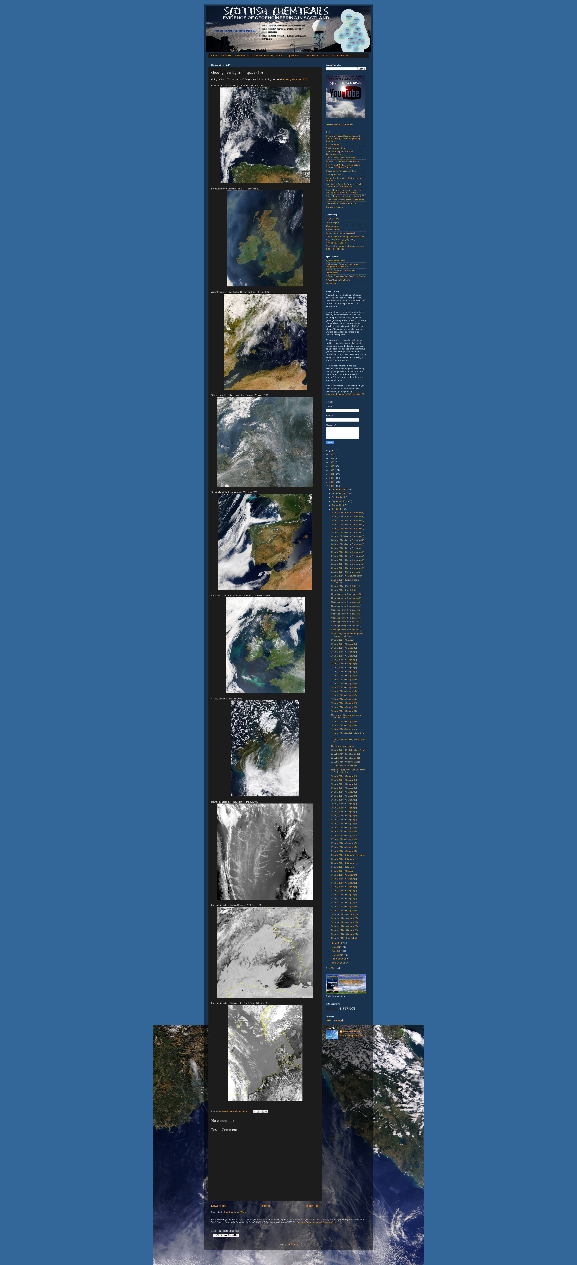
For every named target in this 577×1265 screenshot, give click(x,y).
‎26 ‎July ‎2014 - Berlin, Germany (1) (347, 528)
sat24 (324, 55)
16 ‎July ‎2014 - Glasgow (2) (344, 687)
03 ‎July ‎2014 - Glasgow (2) (344, 883)
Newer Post (218, 1205)
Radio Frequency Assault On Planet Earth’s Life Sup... (348, 771)
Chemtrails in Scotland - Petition (341, 203)
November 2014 (340, 493)
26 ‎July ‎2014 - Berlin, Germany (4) (347, 517)
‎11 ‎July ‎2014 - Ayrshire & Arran (345, 762)
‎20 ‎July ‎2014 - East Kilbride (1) (345, 590)
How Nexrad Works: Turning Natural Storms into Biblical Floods (343, 166)
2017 (332, 474)
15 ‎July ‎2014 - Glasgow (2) (344, 707)
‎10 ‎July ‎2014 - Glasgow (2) (344, 804)
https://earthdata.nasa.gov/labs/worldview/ (316, 1222)
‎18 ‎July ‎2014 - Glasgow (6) (344, 644)
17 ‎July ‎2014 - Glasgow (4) (344, 671)
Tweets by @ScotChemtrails (339, 124)
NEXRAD (226, 55)
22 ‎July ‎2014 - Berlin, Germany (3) (347, 560)
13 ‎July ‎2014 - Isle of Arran (344, 729)
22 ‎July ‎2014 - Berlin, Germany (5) (347, 552)
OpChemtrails (332, 226)
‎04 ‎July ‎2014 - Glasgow (342, 871)
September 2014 (340, 501)
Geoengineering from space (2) (346, 626)
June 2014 (337, 943)
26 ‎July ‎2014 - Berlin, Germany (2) (347, 524)
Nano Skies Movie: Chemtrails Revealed (345, 200)
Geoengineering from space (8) (346, 602)
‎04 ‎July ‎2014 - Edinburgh (343, 867)
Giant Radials (241, 55)
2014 (332, 486)
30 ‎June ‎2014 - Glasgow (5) (344, 918)
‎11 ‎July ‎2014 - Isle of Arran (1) (345, 758)
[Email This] (254, 1111)
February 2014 (339, 959)
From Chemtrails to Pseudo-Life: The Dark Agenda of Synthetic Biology (343, 191)
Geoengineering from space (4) (346, 618)
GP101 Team (332, 219)
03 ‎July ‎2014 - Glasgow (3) (344, 879)
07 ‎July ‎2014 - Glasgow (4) (344, 839)
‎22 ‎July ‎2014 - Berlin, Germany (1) (347, 568)
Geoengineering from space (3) (346, 622)
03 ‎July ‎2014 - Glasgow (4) (344, 875)
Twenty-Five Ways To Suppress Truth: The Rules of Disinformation (344, 185)
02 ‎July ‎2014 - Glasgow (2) (344, 891)
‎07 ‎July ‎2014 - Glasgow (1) (344, 851)
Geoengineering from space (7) (346, 606)
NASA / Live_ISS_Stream (338, 280)
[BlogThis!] (257, 1111)
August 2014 (338, 505)
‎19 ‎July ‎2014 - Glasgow (342, 640)
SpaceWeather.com (335, 261)
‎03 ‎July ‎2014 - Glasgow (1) (344, 887)
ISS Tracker (331, 283)
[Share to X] (260, 1111)
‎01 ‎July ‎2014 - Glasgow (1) (344, 910)
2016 (332, 478)
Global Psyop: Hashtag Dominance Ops (345, 237)
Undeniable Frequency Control (267, 55)
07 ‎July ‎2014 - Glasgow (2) (344, 847)
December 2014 (340, 489)
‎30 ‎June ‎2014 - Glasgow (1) (344, 934)
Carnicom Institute (334, 207)
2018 (332, 470)
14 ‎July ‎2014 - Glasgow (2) (344, 721)
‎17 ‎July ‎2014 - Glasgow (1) (344, 683)
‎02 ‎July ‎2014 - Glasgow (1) (344, 894)
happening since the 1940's (294, 79)
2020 (332, 462)
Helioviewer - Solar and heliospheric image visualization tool (343, 265)
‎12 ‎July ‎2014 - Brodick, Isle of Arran (348, 750)
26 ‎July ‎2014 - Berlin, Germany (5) (347, 512)
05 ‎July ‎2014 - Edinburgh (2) (344, 859)
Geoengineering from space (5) (346, 614)
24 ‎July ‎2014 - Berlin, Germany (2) (347, 540)
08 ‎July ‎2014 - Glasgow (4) (344, 820)
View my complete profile (351, 1036)
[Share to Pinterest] (266, 1111)
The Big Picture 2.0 (335, 174)
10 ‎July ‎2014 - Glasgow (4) (344, 796)
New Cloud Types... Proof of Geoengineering (339, 153)
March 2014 (338, 955)
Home (214, 55)
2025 (332, 454)
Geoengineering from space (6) (346, 610)
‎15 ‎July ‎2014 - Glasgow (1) (344, 711)
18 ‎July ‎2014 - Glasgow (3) (344, 656)
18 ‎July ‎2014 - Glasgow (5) (344, 648)
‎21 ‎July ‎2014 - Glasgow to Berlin (346, 576)
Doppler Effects (293, 55)
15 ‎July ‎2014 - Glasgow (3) (344, 703)
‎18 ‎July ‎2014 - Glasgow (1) (344, 664)
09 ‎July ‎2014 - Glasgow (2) (344, 812)
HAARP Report (333, 229)
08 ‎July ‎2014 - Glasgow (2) (344, 827)
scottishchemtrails (352, 1031)
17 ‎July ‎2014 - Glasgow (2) (344, 679)
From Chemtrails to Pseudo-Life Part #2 (345, 196)
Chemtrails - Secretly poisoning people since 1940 (346, 716)
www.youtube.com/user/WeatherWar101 (345, 394)
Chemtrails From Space (342, 746)
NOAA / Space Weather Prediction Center (345, 276)
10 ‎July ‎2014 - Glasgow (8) (344, 780)
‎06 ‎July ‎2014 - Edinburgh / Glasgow (348, 855)
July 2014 (337, 509)
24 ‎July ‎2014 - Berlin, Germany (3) (347, 536)
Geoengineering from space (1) (346, 630)
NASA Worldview (340, 55)
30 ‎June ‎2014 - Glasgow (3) (344, 926)
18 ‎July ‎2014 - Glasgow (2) (344, 660)
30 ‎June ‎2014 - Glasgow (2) (344, 930)
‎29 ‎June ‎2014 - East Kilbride (344, 938)
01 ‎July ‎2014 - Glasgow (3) (344, 902)
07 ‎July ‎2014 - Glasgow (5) (344, 835)
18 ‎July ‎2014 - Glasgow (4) (344, 652)
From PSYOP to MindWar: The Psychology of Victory (340, 241)
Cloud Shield (312, 55)
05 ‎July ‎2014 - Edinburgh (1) (344, 863)
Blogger (294, 1244)
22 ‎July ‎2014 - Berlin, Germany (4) (347, 556)
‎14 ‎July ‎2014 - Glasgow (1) (344, 725)
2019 (332, 466)
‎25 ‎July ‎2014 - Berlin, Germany (346, 532)
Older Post (312, 1205)
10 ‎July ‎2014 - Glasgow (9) (344, 776)
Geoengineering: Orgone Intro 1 (341, 171)
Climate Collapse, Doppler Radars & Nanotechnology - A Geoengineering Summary (343, 138)
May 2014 (337, 947)
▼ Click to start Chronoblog (226, 1235)
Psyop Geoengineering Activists (341, 233)
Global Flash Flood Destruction (341, 158)
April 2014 (337, 951)
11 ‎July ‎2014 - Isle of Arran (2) (345, 754)
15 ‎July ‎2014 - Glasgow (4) (344, 699)
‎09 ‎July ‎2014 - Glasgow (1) (344, 815)
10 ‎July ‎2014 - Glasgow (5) (344, 792)
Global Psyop (332, 222)
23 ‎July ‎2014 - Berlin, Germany (346, 548)
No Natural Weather (335, 148)
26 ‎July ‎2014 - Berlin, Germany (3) (347, 520)
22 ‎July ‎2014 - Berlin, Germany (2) (347, 564)
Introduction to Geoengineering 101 (343, 161)
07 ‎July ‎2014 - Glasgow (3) (344, 843)
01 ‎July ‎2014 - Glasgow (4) (344, 898)
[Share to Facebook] (263, 1111)
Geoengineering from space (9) (346, 598)
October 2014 (338, 497)
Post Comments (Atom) (235, 1212)
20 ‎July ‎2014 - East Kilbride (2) (345, 586)
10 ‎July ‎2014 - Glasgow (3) (344, 800)
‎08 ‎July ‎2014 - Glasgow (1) (344, 831)
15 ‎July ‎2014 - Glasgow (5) (344, 695)
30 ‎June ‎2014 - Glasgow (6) (344, 914)
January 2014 (338, 963)
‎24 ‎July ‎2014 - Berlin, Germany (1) (347, 544)
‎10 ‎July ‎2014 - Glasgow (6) (344, 788)
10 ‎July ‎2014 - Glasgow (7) (344, 784)
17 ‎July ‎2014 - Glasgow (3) (344, 675)
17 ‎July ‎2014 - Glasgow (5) (344, 668)
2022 (332, 458)
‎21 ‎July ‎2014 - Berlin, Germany (346, 572)
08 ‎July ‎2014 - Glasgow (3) (344, 823)
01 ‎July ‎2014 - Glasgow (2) (344, 906)
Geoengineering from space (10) (346, 594)
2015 (332, 482)
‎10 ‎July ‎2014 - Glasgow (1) (344, 808)
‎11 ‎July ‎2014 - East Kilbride (344, 766)
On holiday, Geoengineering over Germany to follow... (347, 634)
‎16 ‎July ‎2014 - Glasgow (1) (344, 691)
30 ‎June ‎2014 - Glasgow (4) (344, 922)
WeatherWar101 (334, 144)
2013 (332, 968)
